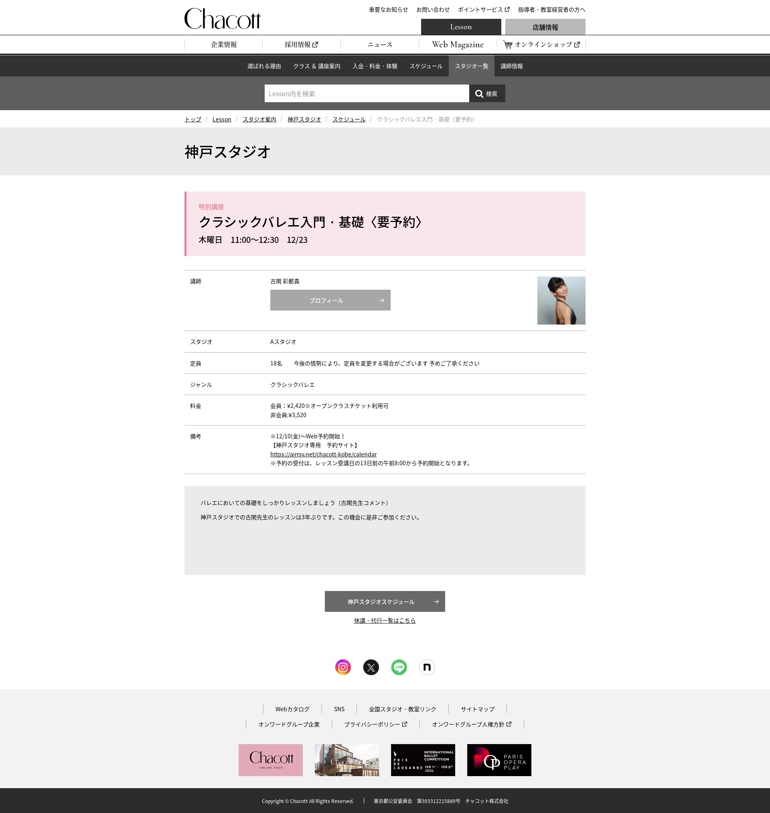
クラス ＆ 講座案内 (316, 66)
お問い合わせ (433, 9)
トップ (192, 119)
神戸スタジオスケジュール (381, 601)
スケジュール (426, 66)
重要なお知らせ (388, 9)
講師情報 (511, 66)
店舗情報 (545, 27)
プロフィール (326, 300)
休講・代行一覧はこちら (385, 620)
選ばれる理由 (264, 66)
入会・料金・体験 (375, 66)
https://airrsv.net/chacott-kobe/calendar (323, 454)
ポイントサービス (480, 9)
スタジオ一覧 (471, 66)
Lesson (461, 27)
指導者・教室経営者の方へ (552, 9)
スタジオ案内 (259, 119)
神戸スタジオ (304, 119)
